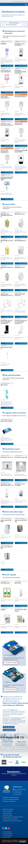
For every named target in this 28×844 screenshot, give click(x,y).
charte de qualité (16, 719)
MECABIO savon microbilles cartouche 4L (6, 215)
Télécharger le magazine (10, 689)
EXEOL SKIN (18, 583)
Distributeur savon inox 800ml (20, 484)
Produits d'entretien (7, 813)
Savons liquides (10, 575)
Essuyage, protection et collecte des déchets (13, 817)
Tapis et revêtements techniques (10, 818)
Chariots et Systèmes (7, 811)
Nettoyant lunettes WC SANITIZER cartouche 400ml (7, 178)
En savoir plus (9, 727)
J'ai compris (23, 841)
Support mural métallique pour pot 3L (7, 294)
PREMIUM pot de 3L (20, 267)
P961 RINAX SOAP (5, 583)
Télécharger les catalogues (11, 662)
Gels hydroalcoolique (12, 375)
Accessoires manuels (7, 815)
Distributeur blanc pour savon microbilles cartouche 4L (21, 322)
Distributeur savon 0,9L (21, 457)
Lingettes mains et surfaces (15, 413)
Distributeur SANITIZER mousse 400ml (21, 151)
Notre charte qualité (7, 833)
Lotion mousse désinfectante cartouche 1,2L (4, 151)
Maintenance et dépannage (9, 801)
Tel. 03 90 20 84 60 (17, 792)
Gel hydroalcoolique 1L (21, 96)
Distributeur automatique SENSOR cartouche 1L (20, 72)
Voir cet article (9, 65)
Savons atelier (9, 204)
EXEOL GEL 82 (4, 385)
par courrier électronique (20, 789)
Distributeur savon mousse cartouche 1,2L (7, 124)
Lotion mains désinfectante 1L (5, 97)
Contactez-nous (10, 730)
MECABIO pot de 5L (20, 214)
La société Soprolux (7, 832)
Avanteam (16, 718)
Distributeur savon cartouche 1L (20, 44)
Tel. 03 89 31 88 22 (17, 791)
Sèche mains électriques (13, 512)
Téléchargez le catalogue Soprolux (10, 797)
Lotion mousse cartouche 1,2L (18, 124)
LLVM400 (3, 609)
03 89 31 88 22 (16, 1)
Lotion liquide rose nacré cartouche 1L (6, 71)
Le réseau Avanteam (7, 835)
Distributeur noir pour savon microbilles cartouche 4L (6, 322)
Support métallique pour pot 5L (20, 294)
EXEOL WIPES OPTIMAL (6, 421)
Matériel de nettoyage (8, 809)
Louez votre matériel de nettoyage (11, 799)
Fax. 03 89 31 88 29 (17, 794)
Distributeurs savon (12, 449)
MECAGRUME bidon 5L (20, 240)
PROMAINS (3, 44)
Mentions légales (6, 837)
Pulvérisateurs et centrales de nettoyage (12, 820)
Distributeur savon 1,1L (7, 457)
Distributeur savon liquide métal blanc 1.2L (7, 484)
